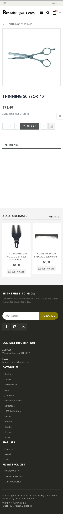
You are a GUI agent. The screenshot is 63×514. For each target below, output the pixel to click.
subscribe (48, 315)
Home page (10, 449)
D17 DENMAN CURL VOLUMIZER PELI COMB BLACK (16, 256)
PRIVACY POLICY (12, 471)
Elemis (8, 416)
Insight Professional (14, 400)
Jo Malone (9, 395)
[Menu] (41, 12)
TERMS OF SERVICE (14, 476)
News (7, 459)
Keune (8, 379)
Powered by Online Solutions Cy (18, 498)
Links (54, 3)
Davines (9, 374)
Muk (7, 389)
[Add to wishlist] (44, 126)
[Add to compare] (51, 126)
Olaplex (8, 426)
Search (8, 454)
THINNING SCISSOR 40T (24, 96)
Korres (8, 432)
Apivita (8, 437)
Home (3, 24)
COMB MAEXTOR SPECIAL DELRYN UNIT (46, 255)
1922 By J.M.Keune (13, 411)
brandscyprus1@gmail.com (15, 362)
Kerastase (10, 405)
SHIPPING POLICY (13, 481)
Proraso (8, 421)
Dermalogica (11, 384)
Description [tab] (11, 145)
